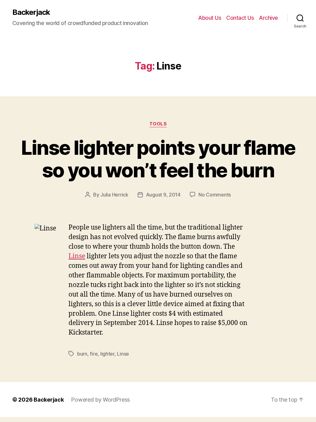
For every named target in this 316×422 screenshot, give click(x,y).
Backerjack (31, 12)
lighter (107, 354)
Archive (268, 18)
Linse (77, 256)
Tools (158, 124)
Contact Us (240, 18)
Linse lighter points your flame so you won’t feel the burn (158, 159)
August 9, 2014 (163, 195)
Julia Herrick (114, 195)
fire (94, 354)
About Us (209, 18)
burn (82, 354)
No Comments (214, 195)
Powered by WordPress (100, 399)
